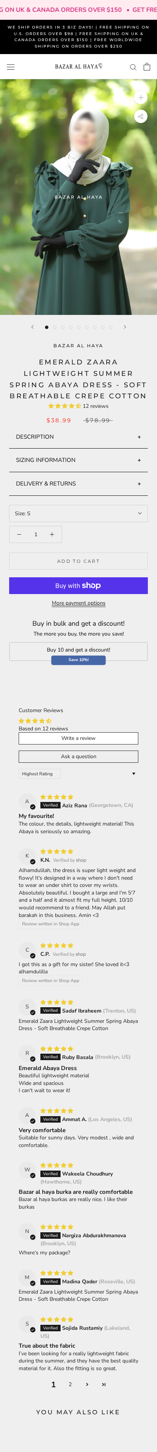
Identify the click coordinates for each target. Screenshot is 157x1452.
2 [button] (70, 1384)
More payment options (79, 603)
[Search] (133, 67)
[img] (56, 797)
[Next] (125, 327)
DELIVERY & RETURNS (46, 483)
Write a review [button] (78, 738)
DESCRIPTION (35, 437)
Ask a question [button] (78, 756)
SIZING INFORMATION (45, 460)
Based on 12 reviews (43, 728)
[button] (65, 406)
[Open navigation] (10, 67)
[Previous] (32, 327)
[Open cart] (147, 66)
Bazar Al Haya (78, 345)
